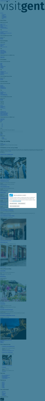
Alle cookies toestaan (13, 203)
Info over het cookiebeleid (17, 201)
